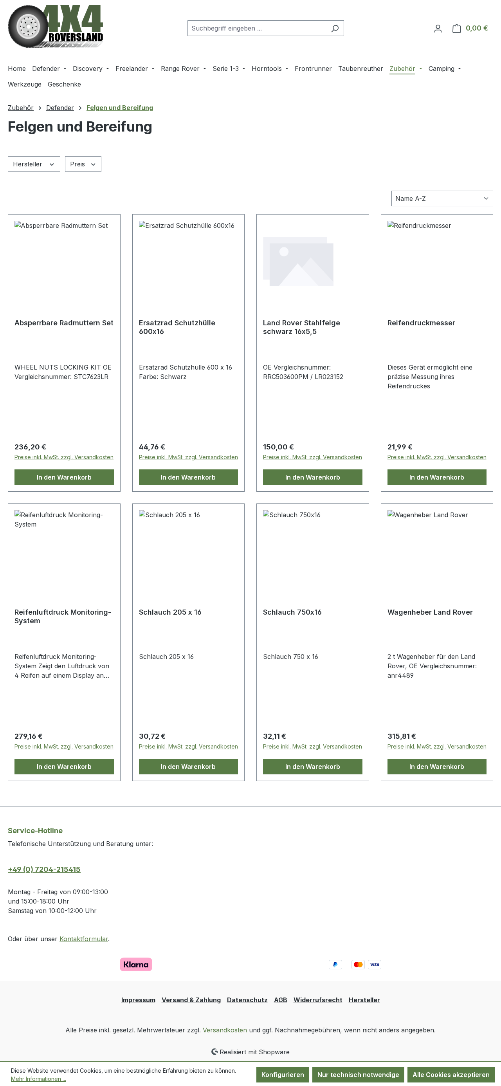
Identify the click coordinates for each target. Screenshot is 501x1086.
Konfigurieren (282, 1075)
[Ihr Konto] (438, 28)
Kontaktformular (83, 939)
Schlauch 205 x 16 (170, 612)
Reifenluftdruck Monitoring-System (62, 616)
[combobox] (256, 28)
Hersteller (28, 164)
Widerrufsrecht (318, 1000)
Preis (78, 164)
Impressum (138, 1000)
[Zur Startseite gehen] (55, 26)
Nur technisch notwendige (358, 1075)
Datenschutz (247, 1000)
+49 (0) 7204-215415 (44, 869)
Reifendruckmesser (421, 323)
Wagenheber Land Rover (430, 612)
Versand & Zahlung (191, 1000)
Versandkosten (225, 1030)
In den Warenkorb (64, 477)
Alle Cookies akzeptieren (451, 1075)
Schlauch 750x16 (292, 612)
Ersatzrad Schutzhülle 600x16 (177, 327)
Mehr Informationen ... (38, 1078)
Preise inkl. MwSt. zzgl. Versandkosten (64, 457)
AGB (280, 1000)
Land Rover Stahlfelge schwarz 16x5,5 (301, 327)
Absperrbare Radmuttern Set (64, 323)
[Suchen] (335, 28)
